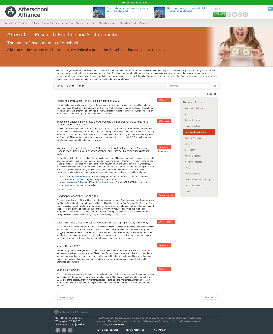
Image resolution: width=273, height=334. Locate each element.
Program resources (134, 329)
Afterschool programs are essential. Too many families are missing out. (127, 9)
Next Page (209, 297)
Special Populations (193, 185)
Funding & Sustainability (195, 131)
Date (69, 85)
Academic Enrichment (194, 108)
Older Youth (189, 149)
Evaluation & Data (192, 125)
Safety (187, 167)
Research (23, 23)
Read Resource (167, 195)
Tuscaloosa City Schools (102, 182)
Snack (128, 23)
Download (165, 100)
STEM (187, 191)
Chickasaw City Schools (74, 182)
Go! (214, 85)
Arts (186, 114)
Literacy (188, 143)
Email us (80, 324)
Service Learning (192, 173)
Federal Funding (62, 189)
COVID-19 (72, 189)
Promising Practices (193, 161)
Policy (35, 23)
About (79, 23)
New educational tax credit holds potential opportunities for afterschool (186, 9)
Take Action (9, 23)
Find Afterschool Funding (136, 2)
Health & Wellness (192, 137)
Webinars (143, 23)
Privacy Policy (159, 329)
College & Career (192, 119)
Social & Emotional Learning (197, 179)
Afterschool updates (107, 329)
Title (79, 85)
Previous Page (65, 297)
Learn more (118, 324)
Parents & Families (192, 155)
